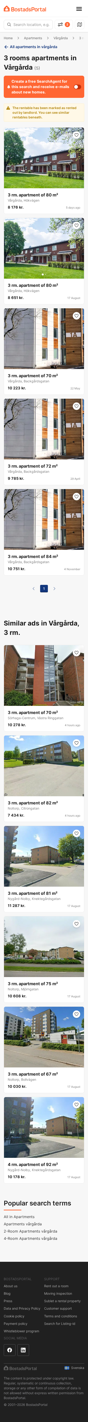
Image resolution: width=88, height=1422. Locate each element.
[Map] (79, 24)
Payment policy (15, 1324)
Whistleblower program (21, 1331)
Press (8, 1301)
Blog (7, 1293)
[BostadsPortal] (25, 8)
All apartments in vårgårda (33, 46)
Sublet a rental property (62, 1301)
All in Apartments (19, 1216)
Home (8, 38)
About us (10, 1286)
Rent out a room (56, 1286)
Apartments (33, 38)
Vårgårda (61, 38)
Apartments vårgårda (23, 1224)
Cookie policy (14, 1316)
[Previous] (33, 588)
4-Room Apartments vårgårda (30, 1238)
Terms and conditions (60, 1316)
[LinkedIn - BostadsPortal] (23, 1350)
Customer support (58, 1308)
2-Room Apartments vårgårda (30, 1231)
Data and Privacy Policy (22, 1308)
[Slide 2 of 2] (45, 274)
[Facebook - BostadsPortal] (9, 1350)
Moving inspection (58, 1293)
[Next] (54, 588)
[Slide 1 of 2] (42, 274)
